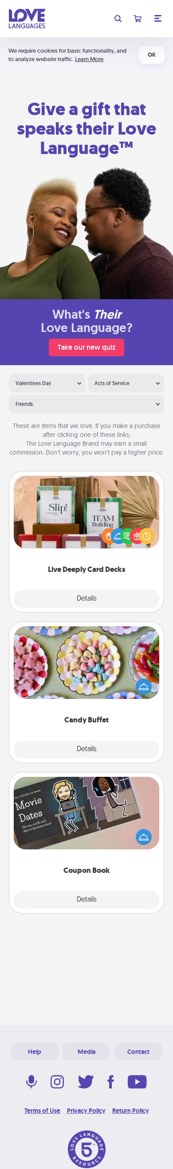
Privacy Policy (86, 1111)
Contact (138, 1052)
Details (87, 598)
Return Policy (130, 1111)
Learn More (89, 59)
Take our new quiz (86, 347)
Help (34, 1052)
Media (86, 1052)
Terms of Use (42, 1111)
